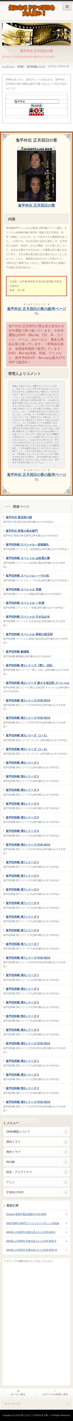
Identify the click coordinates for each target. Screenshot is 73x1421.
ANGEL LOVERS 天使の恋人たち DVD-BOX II (31, 1241)
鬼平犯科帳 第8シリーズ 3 (22, 1002)
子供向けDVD (15, 1192)
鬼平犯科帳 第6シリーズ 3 (22, 789)
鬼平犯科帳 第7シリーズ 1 (22, 862)
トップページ (8, 66)
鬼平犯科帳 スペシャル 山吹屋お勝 (28, 558)
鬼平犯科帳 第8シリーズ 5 (22, 1029)
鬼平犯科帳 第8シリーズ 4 (22, 1016)
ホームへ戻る (18, 1394)
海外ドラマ (13, 1151)
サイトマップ (12, 1403)
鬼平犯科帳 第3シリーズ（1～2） (27, 735)
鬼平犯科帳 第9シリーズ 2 (22, 1074)
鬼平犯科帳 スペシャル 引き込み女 (28, 616)
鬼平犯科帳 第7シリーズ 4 (22, 903)
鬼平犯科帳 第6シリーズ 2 (22, 776)
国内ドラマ (13, 1141)
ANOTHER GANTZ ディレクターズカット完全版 (32, 1223)
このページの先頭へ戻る (54, 1394)
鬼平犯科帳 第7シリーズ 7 (22, 944)
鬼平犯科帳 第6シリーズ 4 (22, 803)
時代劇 (20, 66)
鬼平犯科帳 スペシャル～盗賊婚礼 (27, 544)
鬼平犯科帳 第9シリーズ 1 (22, 1061)
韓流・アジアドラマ (19, 1172)
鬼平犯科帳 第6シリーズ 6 (22, 830)
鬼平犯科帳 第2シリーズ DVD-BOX (28, 717)
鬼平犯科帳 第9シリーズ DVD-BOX (28, 1102)
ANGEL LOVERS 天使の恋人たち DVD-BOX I (31, 1232)
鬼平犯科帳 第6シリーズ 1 (22, 762)
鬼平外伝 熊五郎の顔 (19, 517)
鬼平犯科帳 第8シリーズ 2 (22, 988)
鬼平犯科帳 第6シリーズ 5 (22, 817)
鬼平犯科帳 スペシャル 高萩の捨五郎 (29, 634)
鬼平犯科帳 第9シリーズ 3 (22, 1088)
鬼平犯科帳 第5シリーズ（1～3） (27, 749)
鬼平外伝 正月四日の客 (36, 51)
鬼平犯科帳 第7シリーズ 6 (22, 930)
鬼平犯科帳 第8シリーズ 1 (22, 975)
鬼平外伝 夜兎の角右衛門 (22, 530)
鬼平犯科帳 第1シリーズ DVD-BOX (28, 700)
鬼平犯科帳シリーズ (36, 66)
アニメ (10, 1182)
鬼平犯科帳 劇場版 (17, 651)
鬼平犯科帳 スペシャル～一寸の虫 (27, 575)
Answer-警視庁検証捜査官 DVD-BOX (26, 1214)
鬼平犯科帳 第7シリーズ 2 (22, 875)
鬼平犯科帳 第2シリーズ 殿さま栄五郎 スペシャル (37, 682)
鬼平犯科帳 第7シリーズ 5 (22, 916)
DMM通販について (18, 1131)
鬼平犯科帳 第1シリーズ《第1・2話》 (30, 665)
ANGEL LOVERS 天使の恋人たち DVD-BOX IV (31, 1250)
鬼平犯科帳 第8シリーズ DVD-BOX (28, 1043)
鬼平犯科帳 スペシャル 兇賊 (23, 589)
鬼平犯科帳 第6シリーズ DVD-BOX (28, 844)
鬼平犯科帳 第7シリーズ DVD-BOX (28, 957)
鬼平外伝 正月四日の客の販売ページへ (36, 311)
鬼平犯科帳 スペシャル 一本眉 (25, 602)
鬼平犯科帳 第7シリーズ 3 (22, 889)
